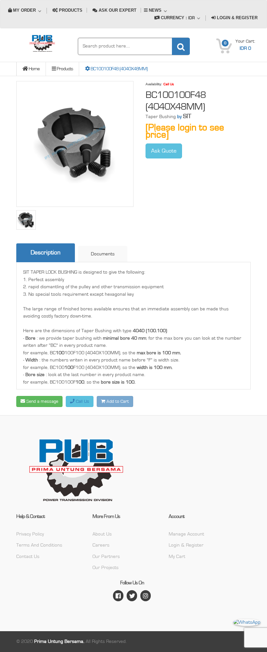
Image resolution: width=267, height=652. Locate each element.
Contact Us (27, 556)
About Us (102, 534)
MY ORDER (24, 10)
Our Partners (106, 556)
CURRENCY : (177, 17)
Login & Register (186, 545)
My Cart (177, 556)
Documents (103, 253)
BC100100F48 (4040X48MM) (119, 68)
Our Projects (105, 567)
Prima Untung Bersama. (59, 641)
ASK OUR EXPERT (116, 10)
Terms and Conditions (39, 545)
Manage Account (186, 534)
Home (34, 68)
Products (64, 68)
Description (46, 253)
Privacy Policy (30, 534)
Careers (100, 545)
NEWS (155, 10)
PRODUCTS (70, 10)
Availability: (154, 84)
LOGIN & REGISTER (237, 17)
